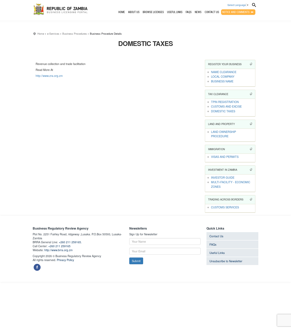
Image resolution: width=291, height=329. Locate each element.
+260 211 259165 (59, 246)
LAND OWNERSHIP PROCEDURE (223, 134)
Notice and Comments (236, 12)
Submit (136, 261)
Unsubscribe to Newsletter (225, 261)
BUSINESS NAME (222, 81)
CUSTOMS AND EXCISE (226, 106)
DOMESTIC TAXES (223, 111)
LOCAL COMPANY (222, 76)
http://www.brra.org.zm (58, 250)
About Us (134, 12)
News (198, 12)
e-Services (53, 33)
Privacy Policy (65, 260)
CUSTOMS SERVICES (225, 207)
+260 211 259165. (70, 242)
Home (121, 12)
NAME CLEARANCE (223, 72)
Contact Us (212, 12)
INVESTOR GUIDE (222, 177)
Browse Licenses (153, 12)
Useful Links (175, 12)
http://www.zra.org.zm (49, 76)
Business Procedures (74, 33)
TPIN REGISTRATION (225, 102)
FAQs (189, 12)
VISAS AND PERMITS (225, 157)
